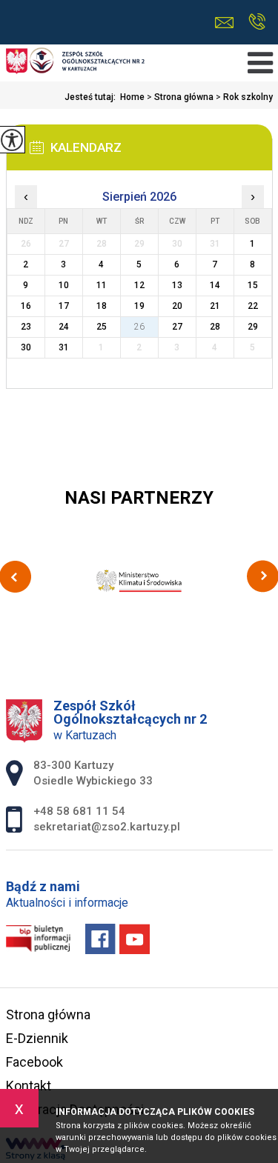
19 (139, 306)
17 (64, 306)
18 (101, 306)
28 (215, 326)
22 (253, 306)
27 (177, 326)
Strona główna (180, 97)
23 (26, 326)
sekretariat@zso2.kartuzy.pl (228, 22)
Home (132, 97)
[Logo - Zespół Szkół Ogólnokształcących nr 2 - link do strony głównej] (75, 62)
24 (64, 326)
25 (101, 326)
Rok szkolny (244, 97)
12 (139, 285)
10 (64, 285)
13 (177, 285)
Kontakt (28, 1085)
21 (215, 306)
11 (101, 285)
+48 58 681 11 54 (257, 22)
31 (64, 347)
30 (26, 347)
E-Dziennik (37, 1038)
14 (215, 285)
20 (177, 306)
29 (253, 326)
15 (253, 285)
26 (139, 326)
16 (26, 306)
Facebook (34, 1062)
